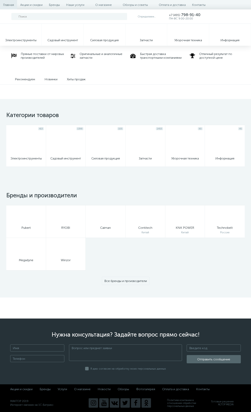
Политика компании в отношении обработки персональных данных (181, 403)
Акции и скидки (31, 5)
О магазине (103, 5)
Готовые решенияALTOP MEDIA (222, 403)
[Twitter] (125, 403)
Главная (8, 5)
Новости (104, 389)
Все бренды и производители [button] (125, 281)
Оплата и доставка (172, 5)
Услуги (62, 389)
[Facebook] (135, 403)
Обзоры (123, 389)
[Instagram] (93, 403)
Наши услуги (75, 5)
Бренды (54, 5)
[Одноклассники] (146, 403)
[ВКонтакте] (114, 403)
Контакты (199, 5)
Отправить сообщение (213, 359)
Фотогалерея (145, 389)
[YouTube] (104, 403)
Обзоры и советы (135, 5)
